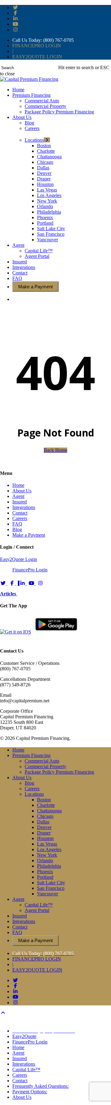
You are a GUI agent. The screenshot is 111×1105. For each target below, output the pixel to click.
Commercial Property (45, 766)
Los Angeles (49, 849)
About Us (21, 490)
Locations (34, 794)
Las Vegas (47, 844)
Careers (19, 518)
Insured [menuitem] (19, 1058)
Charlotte (46, 805)
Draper (44, 832)
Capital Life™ (39, 904)
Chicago (45, 816)
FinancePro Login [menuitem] (29, 1041)
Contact (19, 512)
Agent (18, 496)
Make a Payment (28, 535)
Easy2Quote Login (18, 559)
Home (18, 485)
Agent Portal (37, 910)
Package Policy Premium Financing (59, 772)
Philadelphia (49, 866)
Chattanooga (49, 810)
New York (47, 855)
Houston (45, 838)
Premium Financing (31, 755)
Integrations (23, 507)
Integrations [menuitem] (23, 1064)
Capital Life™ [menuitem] (26, 1069)
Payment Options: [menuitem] (29, 1091)
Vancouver (47, 893)
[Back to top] (3, 1013)
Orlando (45, 860)
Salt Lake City (51, 882)
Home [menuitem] (18, 1047)
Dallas (43, 821)
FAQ (17, 524)
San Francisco (50, 888)
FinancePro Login (29, 569)
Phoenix (45, 871)
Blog (17, 529)
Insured (19, 501)
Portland (45, 877)
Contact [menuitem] (19, 1080)
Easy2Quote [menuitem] (24, 1036)
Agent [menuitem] (18, 1053)
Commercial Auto (42, 761)
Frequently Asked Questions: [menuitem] (40, 1086)
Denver (44, 827)
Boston (44, 799)
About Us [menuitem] (21, 1097)
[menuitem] (43, 1030)
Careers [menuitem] (19, 1075)
